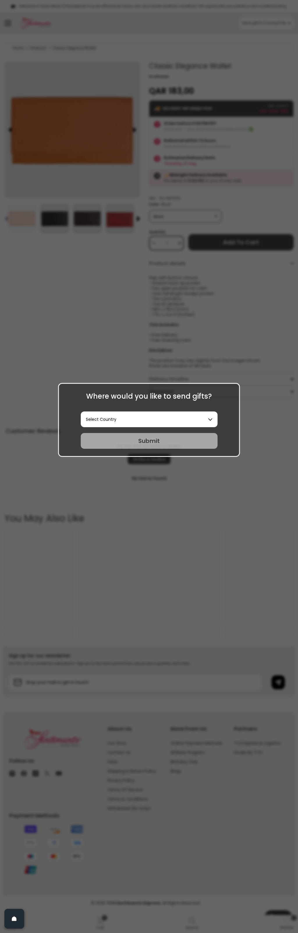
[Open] (14, 919)
